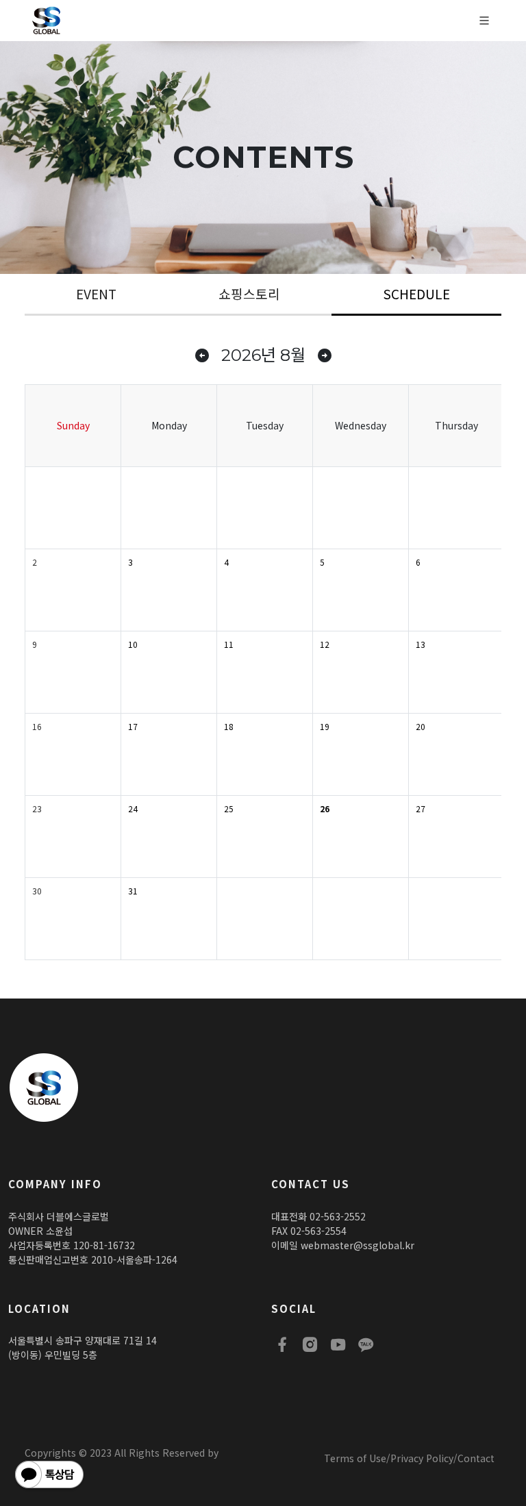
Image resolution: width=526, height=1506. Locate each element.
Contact (476, 1458)
